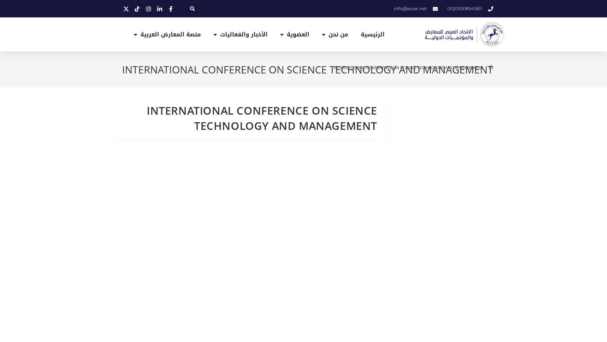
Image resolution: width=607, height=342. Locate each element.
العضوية (298, 34)
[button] (192, 9)
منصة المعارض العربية (170, 34)
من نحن (338, 34)
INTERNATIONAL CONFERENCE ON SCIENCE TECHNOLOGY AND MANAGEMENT (408, 67)
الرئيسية (372, 34)
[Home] (491, 67)
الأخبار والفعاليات (243, 34)
